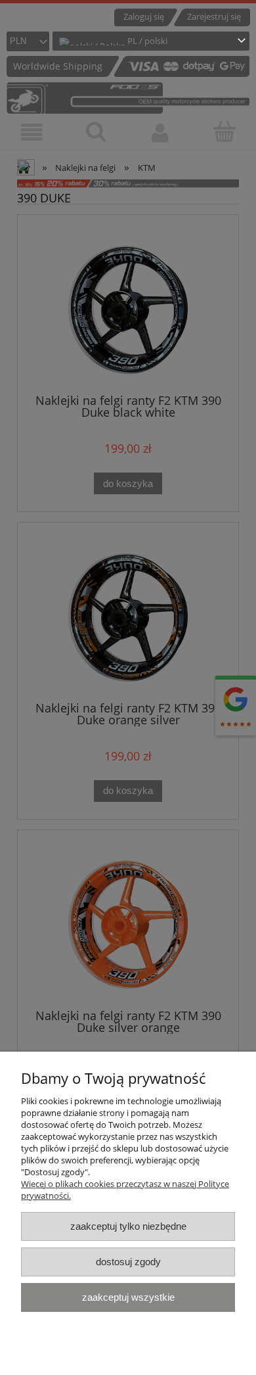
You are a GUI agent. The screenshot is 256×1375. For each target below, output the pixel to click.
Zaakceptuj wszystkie (128, 1297)
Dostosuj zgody (128, 1261)
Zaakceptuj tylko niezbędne (128, 1226)
